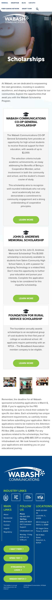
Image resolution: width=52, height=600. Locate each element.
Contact (7, 525)
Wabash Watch (17, 578)
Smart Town (27, 9)
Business (7, 521)
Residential (8, 518)
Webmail (4, 3)
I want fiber (15, 548)
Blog (24, 3)
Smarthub (15, 3)
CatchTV (32, 3)
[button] (36, 8)
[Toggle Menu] (46, 18)
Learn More (26, 219)
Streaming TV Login (18, 568)
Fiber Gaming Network (10, 9)
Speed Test (15, 558)
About (6, 514)
